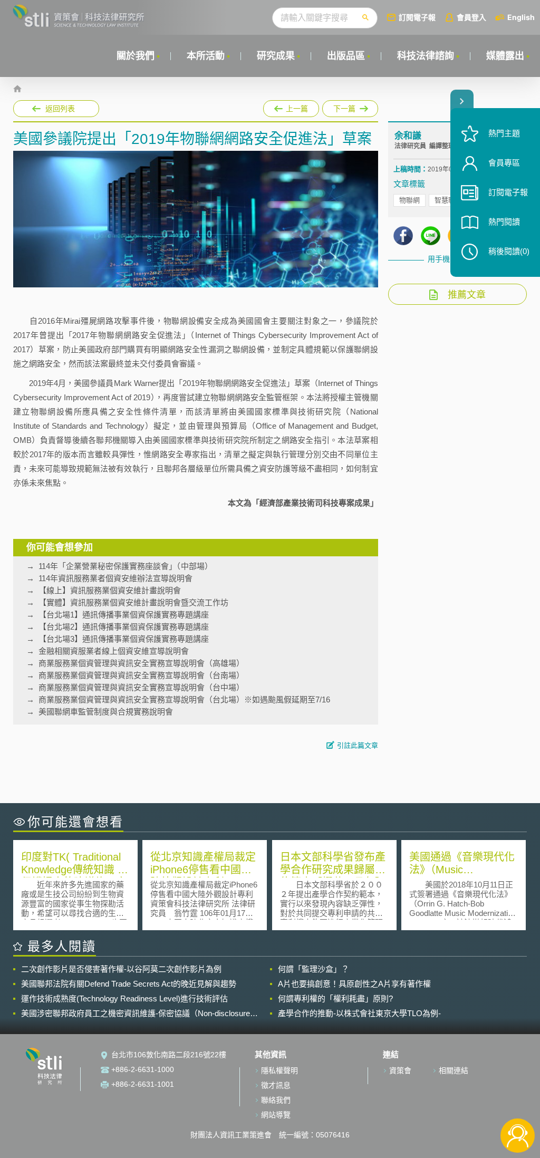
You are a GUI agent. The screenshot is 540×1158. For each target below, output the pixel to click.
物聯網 (409, 200)
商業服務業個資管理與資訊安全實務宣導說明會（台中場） (141, 687)
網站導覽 (276, 1115)
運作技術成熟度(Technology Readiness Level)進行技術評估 (124, 998)
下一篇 (345, 106)
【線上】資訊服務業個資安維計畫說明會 (109, 590)
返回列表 (60, 108)
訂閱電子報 (417, 17)
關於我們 (136, 56)
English (521, 17)
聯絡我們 (276, 1100)
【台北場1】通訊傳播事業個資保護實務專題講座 (123, 614)
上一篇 (291, 106)
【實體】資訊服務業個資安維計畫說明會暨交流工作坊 (133, 602)
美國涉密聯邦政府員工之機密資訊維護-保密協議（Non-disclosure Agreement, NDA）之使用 (135, 1013)
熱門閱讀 (504, 221)
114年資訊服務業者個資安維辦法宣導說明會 (115, 578)
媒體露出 (505, 56)
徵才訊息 (276, 1085)
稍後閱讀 (508, 251)
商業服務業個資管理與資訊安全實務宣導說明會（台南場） (141, 675)
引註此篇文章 (357, 745)
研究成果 (276, 56)
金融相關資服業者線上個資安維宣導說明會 (113, 650)
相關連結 (453, 1070)
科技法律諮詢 (425, 56)
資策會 (400, 1070)
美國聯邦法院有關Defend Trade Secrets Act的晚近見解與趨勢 (128, 983)
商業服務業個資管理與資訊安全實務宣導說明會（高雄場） (141, 663)
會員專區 (504, 162)
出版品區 (346, 56)
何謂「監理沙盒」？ (313, 968)
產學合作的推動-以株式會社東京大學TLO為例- (359, 1013)
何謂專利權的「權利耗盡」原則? (335, 998)
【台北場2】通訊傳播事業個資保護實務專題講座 (123, 626)
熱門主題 (504, 133)
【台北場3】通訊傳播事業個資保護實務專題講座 (123, 638)
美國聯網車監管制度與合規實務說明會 (105, 711)
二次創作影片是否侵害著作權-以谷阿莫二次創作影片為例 (121, 968)
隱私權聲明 (279, 1070)
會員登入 (471, 17)
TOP (517, 1100)
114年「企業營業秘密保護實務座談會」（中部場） (125, 566)
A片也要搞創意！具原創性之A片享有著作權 (354, 983)
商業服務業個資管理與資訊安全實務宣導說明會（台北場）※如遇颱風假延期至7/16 (184, 699)
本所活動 (206, 56)
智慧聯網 (448, 200)
